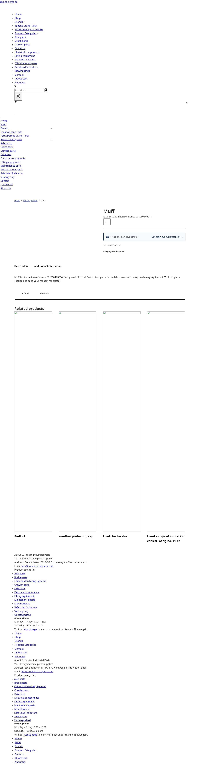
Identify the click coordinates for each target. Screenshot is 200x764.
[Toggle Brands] (51, 126)
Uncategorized (30, 198)
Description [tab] (21, 264)
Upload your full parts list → (167, 234)
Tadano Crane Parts (26, 24)
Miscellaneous (22, 601)
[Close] (18, 95)
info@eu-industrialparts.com (37, 563)
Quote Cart (21, 77)
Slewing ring (21, 608)
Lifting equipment (25, 54)
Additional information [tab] (47, 264)
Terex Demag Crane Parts (29, 28)
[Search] (15, 85)
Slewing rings (22, 69)
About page (30, 627)
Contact (19, 73)
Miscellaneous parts (26, 62)
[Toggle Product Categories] (51, 137)
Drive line (20, 47)
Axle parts (20, 36)
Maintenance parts (25, 58)
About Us (20, 81)
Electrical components (27, 51)
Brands (19, 638)
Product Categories (25, 642)
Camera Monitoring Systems (30, 578)
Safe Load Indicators (26, 66)
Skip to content (8, 1)
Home (18, 13)
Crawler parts (22, 43)
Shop (18, 16)
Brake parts (21, 39)
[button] (24, 21)
